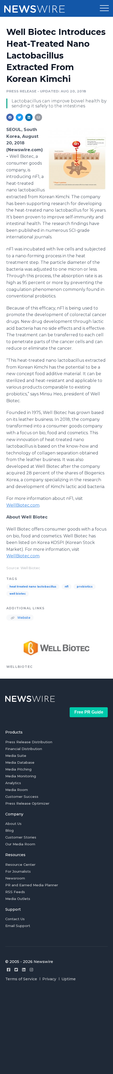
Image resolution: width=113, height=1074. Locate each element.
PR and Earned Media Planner (31, 885)
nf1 (66, 586)
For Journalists (18, 871)
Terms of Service (21, 979)
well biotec (17, 593)
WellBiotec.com (22, 505)
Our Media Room (20, 844)
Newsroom (15, 878)
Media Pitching (18, 769)
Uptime (68, 979)
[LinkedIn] (23, 970)
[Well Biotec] (77, 159)
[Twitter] (16, 970)
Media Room (16, 790)
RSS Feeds (15, 892)
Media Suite (15, 755)
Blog (9, 830)
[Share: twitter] (19, 117)
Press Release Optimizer (27, 803)
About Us (13, 823)
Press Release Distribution (28, 742)
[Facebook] (8, 970)
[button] (104, 8)
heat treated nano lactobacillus (32, 586)
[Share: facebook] (10, 117)
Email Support (17, 926)
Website (23, 618)
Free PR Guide (88, 712)
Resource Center (20, 864)
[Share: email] (38, 117)
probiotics (85, 586)
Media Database (19, 762)
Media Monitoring (20, 776)
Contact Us (15, 919)
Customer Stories (20, 837)
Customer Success (21, 796)
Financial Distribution (23, 749)
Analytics (13, 783)
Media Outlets (17, 899)
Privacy (49, 979)
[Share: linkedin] (29, 117)
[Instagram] (31, 970)
